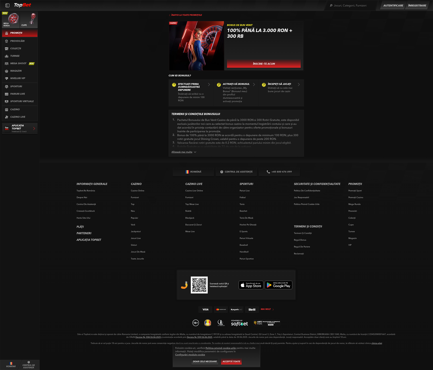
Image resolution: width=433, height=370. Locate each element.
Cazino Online (137, 190)
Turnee (351, 231)
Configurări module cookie (190, 354)
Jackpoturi (136, 231)
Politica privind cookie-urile (307, 204)
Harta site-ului (83, 218)
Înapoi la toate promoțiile (186, 15)
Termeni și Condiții (303, 233)
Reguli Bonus (300, 240)
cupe (351, 224)
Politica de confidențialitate (307, 190)
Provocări (352, 211)
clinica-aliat (376, 343)
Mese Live (190, 231)
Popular (134, 218)
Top (132, 204)
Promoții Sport (355, 190)
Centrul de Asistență (86, 204)
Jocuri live (136, 238)
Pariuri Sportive (247, 258)
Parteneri (84, 233)
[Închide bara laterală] (7, 5)
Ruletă (188, 211)
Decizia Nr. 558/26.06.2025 (148, 337)
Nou (133, 211)
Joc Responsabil (301, 197)
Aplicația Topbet (89, 240)
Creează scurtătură (86, 211)
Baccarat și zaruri (193, 224)
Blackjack (189, 218)
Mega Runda (354, 204)
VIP (349, 245)
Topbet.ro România (86, 190)
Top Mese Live (192, 204)
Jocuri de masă (138, 251)
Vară (133, 224)
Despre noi (82, 197)
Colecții (352, 218)
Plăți (80, 227)
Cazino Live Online (194, 190)
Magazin (352, 238)
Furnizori (135, 197)
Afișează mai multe (182, 151)
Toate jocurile (137, 258)
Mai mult (266, 309)
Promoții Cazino (355, 197)
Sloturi (134, 245)
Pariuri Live (245, 190)
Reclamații (299, 253)
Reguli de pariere (302, 246)
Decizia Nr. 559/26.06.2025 (199, 337)
